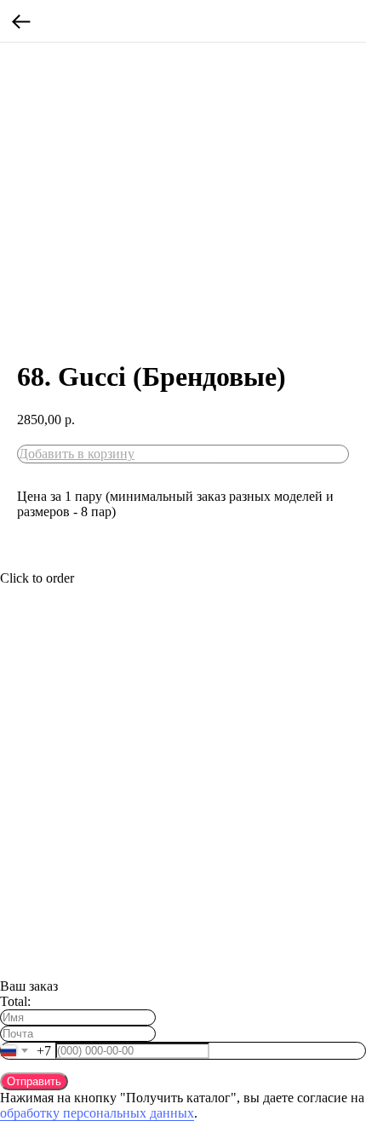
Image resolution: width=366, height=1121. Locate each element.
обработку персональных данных (97, 1113)
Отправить (34, 1081)
